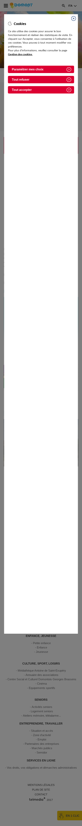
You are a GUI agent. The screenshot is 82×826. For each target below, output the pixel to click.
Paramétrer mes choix (27, 69)
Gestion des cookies (20, 54)
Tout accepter (22, 89)
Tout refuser (20, 79)
